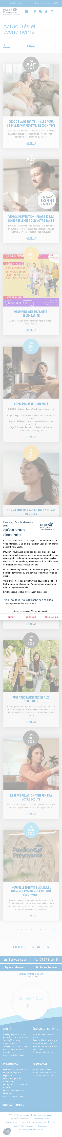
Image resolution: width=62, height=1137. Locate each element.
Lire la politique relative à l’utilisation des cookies (25, 592)
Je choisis (31, 617)
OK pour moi (51, 617)
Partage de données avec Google (21, 603)
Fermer (10, 617)
